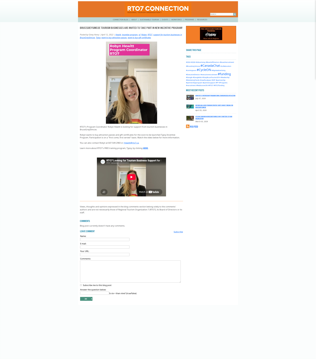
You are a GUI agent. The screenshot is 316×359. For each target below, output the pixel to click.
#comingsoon (191, 70)
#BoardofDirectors (212, 62)
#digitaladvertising (218, 70)
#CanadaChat (210, 65)
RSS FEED (194, 126)
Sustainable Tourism (149, 20)
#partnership (220, 80)
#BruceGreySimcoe (193, 66)
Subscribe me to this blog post (97, 285)
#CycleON (204, 70)
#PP (217, 83)
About (134, 20)
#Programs (223, 83)
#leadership (225, 77)
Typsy (98, 37)
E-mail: (83, 243)
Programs (189, 20)
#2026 (193, 62)
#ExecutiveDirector (193, 74)
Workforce (176, 20)
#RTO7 (210, 85)
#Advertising (200, 62)
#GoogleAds (197, 77)
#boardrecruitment (227, 62)
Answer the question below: (93, 289)
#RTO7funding (219, 85)
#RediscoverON (202, 85)
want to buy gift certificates (139, 37)
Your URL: (84, 251)
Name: (83, 236)
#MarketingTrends (193, 80)
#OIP (213, 80)
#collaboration (225, 66)
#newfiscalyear (205, 80)
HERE (145, 148)
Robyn (144, 34)
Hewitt (118, 34)
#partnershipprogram (194, 83)
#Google (189, 77)
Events (165, 20)
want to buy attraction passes (114, 37)
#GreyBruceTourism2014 (211, 77)
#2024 (188, 62)
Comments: (85, 258)
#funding (224, 74)
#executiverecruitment (208, 74)
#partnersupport (209, 83)
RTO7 (150, 34)
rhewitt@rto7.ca (131, 143)
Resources (202, 20)
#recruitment (191, 85)
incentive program (130, 34)
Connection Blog (120, 20)
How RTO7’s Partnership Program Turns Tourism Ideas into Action (215, 95)
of (139, 34)
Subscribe (178, 231)
